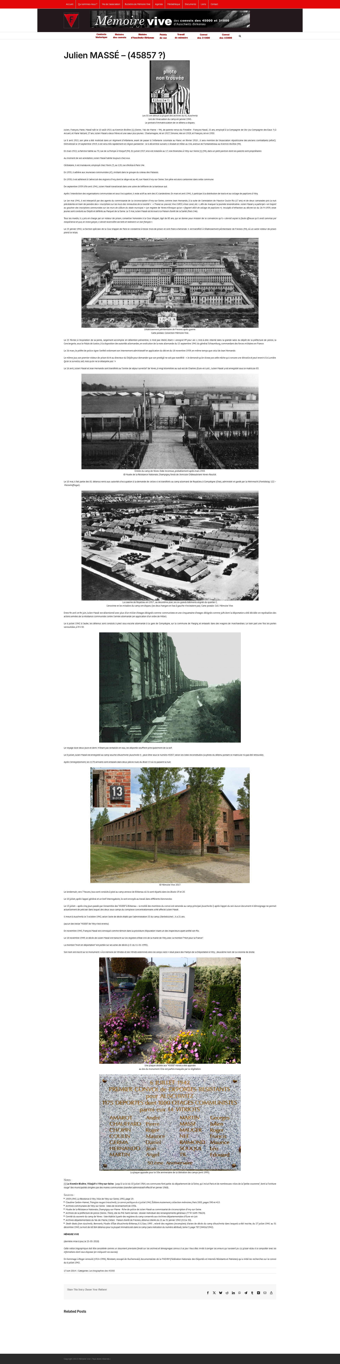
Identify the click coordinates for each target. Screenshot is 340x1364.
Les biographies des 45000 (102, 1270)
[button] (240, 35)
